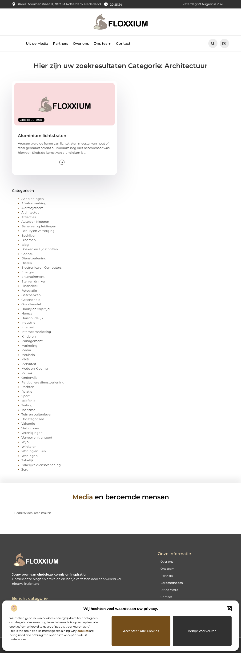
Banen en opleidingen (38, 226)
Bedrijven (28, 235)
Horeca (26, 313)
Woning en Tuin (33, 451)
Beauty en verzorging (38, 231)
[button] (229, 608)
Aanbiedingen (32, 199)
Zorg (24, 469)
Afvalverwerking (33, 203)
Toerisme (28, 410)
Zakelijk (27, 460)
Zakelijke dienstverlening (41, 465)
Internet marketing (36, 332)
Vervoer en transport (36, 437)
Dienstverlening (33, 258)
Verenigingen (32, 433)
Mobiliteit (28, 364)
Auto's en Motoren (35, 221)
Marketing (29, 345)
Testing (26, 405)
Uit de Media (37, 43)
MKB (25, 359)
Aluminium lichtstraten (42, 135)
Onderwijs (29, 377)
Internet (27, 327)
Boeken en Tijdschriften (39, 249)
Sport (25, 396)
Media (26, 350)
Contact (123, 43)
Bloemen (28, 240)
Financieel (29, 286)
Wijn (25, 442)
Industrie (28, 322)
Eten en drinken (33, 281)
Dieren (26, 263)
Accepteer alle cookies (141, 631)
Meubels (28, 355)
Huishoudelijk (32, 318)
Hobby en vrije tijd (35, 309)
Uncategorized (32, 419)
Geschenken (31, 295)
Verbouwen (30, 428)
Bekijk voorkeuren (202, 631)
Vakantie (28, 423)
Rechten (27, 387)
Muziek (27, 373)
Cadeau (27, 254)
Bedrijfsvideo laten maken (32, 513)
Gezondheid (30, 300)
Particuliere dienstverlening (42, 382)
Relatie (26, 391)
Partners (60, 43)
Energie (27, 272)
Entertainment (32, 276)
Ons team (102, 43)
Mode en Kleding (34, 368)
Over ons (81, 43)
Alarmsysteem (32, 208)
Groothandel (31, 304)
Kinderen (28, 336)
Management (32, 341)
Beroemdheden (172, 582)
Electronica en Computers (41, 267)
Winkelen (28, 446)
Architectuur (31, 119)
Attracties (28, 217)
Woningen (29, 456)
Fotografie (29, 290)
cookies (82, 631)
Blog (25, 244)
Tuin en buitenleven (36, 414)
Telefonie (28, 401)
